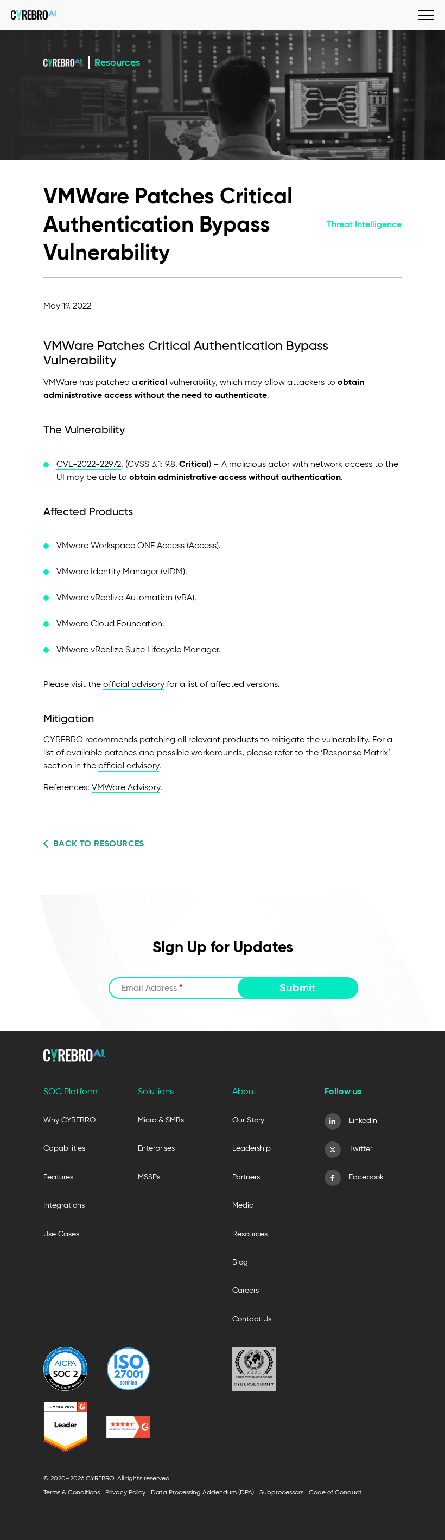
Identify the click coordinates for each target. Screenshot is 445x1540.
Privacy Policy (125, 1492)
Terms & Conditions (71, 1492)
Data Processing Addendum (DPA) (202, 1492)
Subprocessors (281, 1492)
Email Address (152, 988)
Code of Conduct (335, 1492)
